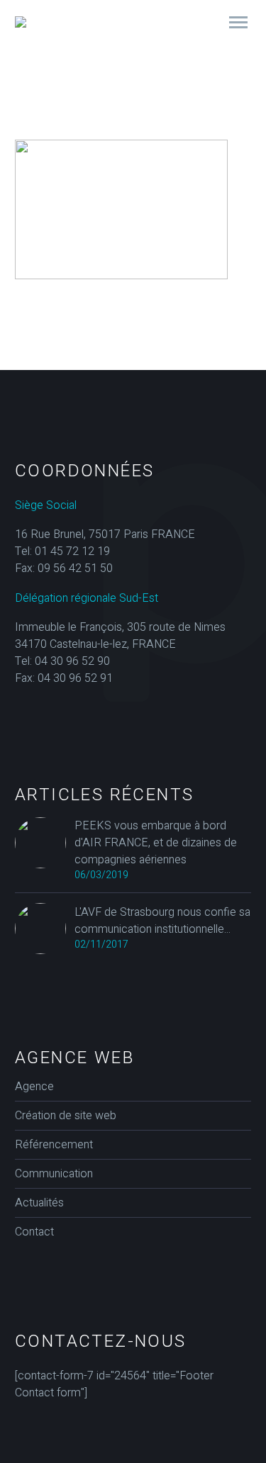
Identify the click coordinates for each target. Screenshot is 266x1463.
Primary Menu (238, 22)
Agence (34, 1086)
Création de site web (65, 1115)
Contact (34, 1231)
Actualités (39, 1202)
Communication (54, 1173)
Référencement (54, 1144)
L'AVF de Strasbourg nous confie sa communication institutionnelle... (162, 921)
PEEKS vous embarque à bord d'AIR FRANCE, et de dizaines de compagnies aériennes (155, 842)
